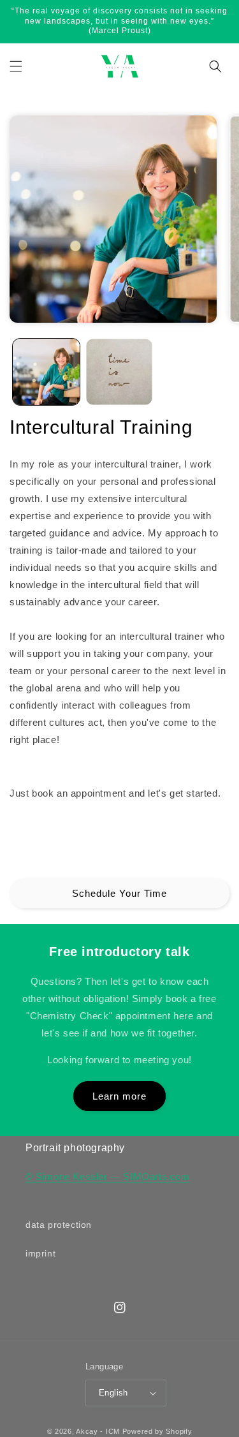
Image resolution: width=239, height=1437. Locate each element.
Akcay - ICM (99, 1431)
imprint (40, 1253)
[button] (16, 66)
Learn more (119, 1096)
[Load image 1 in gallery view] (46, 372)
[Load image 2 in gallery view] (119, 372)
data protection (58, 1225)
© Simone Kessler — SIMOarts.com (107, 1176)
